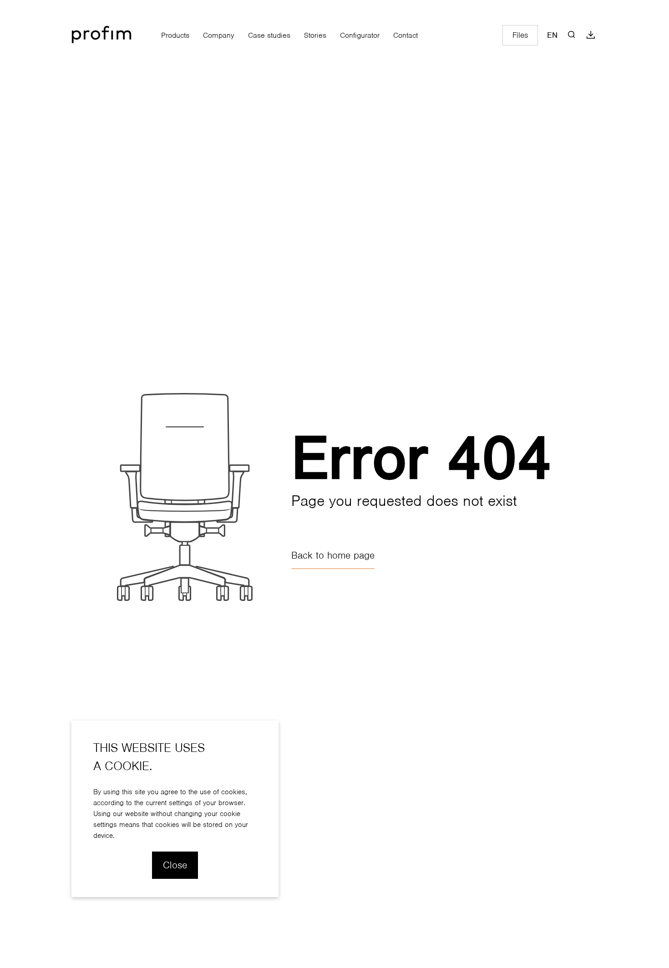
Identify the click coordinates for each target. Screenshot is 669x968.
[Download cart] (590, 35)
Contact (405, 35)
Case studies (269, 35)
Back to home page (333, 555)
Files (520, 35)
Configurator (360, 35)
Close (175, 865)
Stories (315, 35)
